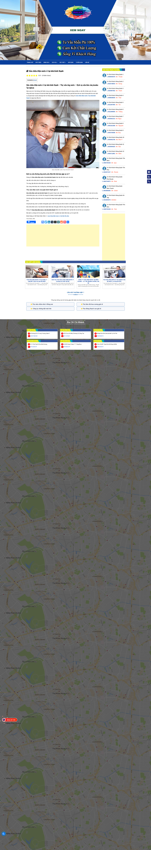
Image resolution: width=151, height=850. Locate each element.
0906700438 (106, 163)
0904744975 (106, 181)
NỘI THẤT (63, 62)
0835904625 (111, 146)
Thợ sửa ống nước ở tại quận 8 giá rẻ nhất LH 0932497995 (114, 280)
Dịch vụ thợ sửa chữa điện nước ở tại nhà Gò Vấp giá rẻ (63, 280)
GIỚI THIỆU (38, 62)
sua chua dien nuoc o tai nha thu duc (58, 216)
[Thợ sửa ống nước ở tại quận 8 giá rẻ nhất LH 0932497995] (114, 271)
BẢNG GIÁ (47, 62)
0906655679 (111, 76)
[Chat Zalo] (149, 177)
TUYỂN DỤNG (79, 62)
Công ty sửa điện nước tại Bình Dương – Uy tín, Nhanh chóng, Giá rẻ (88, 281)
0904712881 (111, 153)
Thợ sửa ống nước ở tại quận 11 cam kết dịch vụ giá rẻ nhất (37, 280)
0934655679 (106, 200)
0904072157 (106, 172)
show (34, 80)
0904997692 (111, 90)
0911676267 (67, 336)
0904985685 (106, 190)
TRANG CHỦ (30, 62)
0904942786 (111, 139)
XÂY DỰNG (70, 62)
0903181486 (111, 125)
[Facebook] (149, 172)
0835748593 (111, 83)
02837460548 (33, 336)
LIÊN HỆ (87, 62)
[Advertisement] (62, 236)
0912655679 (33, 346)
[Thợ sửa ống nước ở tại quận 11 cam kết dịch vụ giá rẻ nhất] (37, 271)
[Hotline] (149, 181)
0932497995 (111, 104)
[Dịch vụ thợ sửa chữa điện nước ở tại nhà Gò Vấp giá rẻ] (62, 271)
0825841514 (111, 118)
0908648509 (111, 97)
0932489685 (111, 111)
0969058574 (100, 336)
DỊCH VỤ (54, 62)
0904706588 (111, 132)
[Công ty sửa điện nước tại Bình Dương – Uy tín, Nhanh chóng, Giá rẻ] (88, 271)
